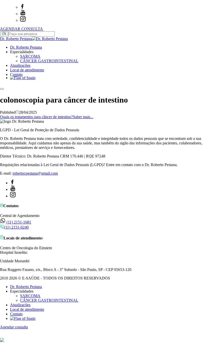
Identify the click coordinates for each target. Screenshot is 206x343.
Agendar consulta (14, 327)
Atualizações (20, 65)
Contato (16, 74)
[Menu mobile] (2, 89)
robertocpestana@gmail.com (35, 173)
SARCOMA (30, 56)
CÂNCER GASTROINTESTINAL (49, 61)
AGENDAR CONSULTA (21, 29)
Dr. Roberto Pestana (26, 47)
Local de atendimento (27, 70)
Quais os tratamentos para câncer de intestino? (36, 117)
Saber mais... (83, 117)
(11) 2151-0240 (16, 227)
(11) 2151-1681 (18, 222)
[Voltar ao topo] (2, 335)
